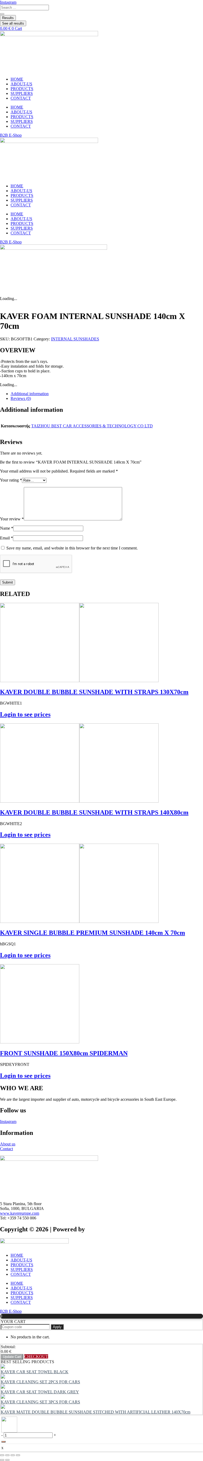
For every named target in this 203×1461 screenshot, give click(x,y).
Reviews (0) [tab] (21, 398)
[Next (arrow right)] (7, 1460)
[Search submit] (2, 14)
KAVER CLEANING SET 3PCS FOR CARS (40, 1402)
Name (6, 528)
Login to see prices (25, 714)
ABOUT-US (21, 84)
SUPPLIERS (22, 93)
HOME (17, 79)
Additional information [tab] (30, 393)
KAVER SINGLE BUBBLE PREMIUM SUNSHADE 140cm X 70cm (92, 932)
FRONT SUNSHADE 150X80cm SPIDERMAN (64, 1053)
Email (6, 538)
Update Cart (12, 1357)
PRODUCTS (22, 88)
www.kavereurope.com (19, 1213)
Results (8, 18)
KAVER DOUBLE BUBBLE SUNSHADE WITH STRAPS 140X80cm (94, 812)
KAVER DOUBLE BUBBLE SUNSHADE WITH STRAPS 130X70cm (94, 691)
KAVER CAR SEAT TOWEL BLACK (34, 1372)
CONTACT (21, 98)
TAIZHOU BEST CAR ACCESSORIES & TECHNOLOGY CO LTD (92, 426)
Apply (57, 1327)
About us (7, 1144)
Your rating (11, 480)
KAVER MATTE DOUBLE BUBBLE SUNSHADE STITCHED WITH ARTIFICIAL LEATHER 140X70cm (95, 1412)
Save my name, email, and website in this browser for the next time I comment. (72, 548)
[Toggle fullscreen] (7, 1455)
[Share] (13, 1455)
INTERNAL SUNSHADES (75, 339)
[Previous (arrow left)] (2, 1460)
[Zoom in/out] (2, 1455)
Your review (12, 519)
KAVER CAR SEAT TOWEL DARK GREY (40, 1392)
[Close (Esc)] (18, 1455)
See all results (13, 23)
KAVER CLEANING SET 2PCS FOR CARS (40, 1382)
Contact (6, 1148)
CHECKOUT (36, 1356)
